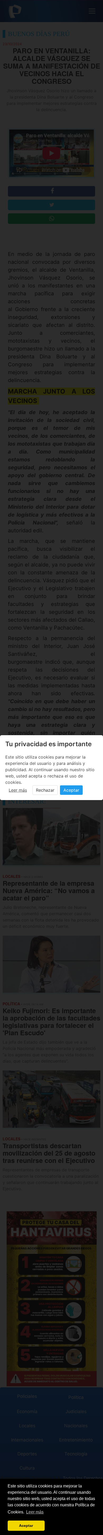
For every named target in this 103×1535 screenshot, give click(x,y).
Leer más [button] (35, 1512)
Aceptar (71, 790)
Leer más (18, 790)
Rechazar (45, 790)
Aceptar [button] (26, 1525)
